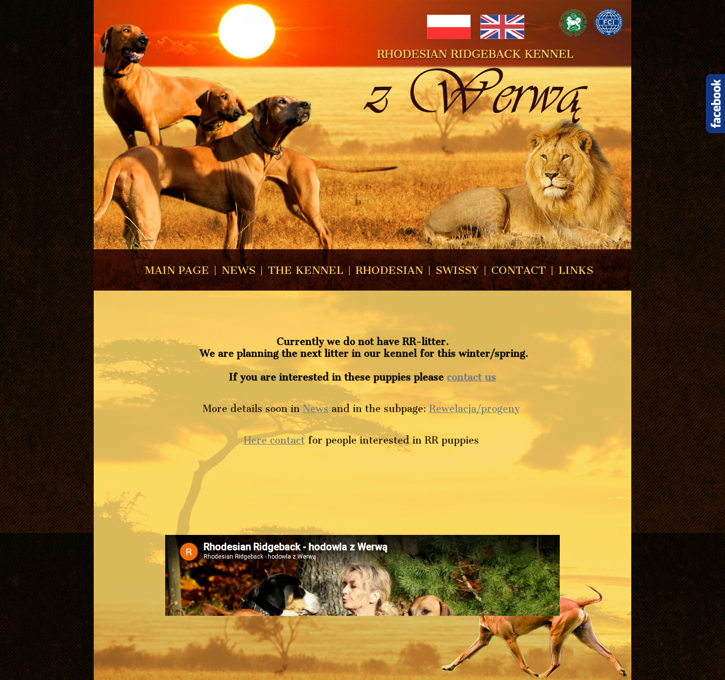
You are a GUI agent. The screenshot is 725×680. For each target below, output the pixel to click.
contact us (471, 377)
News (315, 409)
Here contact (274, 440)
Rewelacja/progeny (474, 409)
